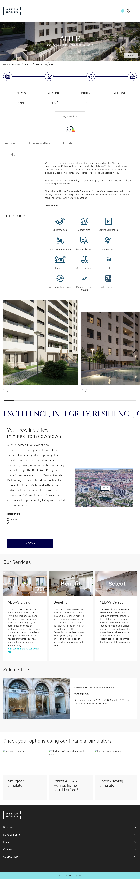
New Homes (16, 64)
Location (69, 143)
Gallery (131, 55)
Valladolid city (40, 64)
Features (9, 143)
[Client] (127, 11)
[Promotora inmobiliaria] (12, 11)
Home (5, 64)
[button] (9, 401)
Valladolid (28, 64)
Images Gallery (39, 143)
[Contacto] (122, 11)
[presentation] (134, 350)
